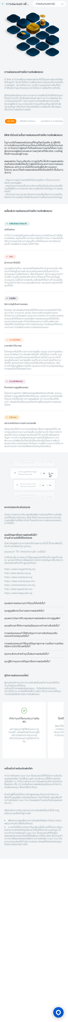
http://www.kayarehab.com (18, 589)
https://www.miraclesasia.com (19, 581)
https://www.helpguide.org (18, 593)
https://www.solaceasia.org (18, 577)
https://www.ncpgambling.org (19, 569)
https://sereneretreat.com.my (19, 585)
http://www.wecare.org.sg (17, 573)
